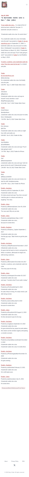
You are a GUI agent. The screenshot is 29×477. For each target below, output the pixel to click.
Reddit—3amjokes (6, 188)
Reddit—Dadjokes (6, 227)
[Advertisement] (14, 405)
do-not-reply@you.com (7, 75)
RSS (23, 461)
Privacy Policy (14, 461)
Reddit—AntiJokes (6, 243)
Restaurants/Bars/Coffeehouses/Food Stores (13, 388)
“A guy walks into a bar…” (8, 25)
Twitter (20, 41)
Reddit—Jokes (5, 204)
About (6, 461)
